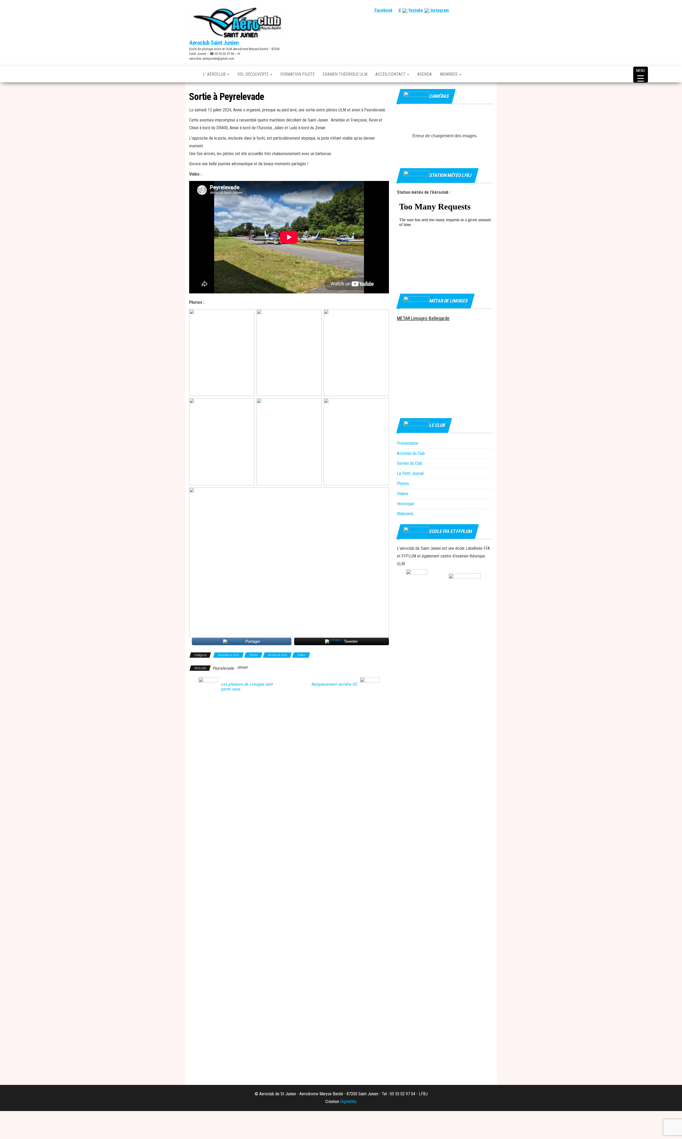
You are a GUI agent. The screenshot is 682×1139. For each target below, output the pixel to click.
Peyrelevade (223, 668)
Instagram (439, 10)
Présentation (407, 443)
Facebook (383, 10)
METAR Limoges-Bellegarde (423, 318)
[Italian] (490, 10)
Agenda (424, 74)
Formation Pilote (297, 74)
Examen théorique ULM (345, 74)
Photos (253, 655)
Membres (449, 74)
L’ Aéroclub (215, 74)
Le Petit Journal (410, 473)
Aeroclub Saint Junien (214, 42)
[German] (483, 10)
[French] (464, 10)
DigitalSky (348, 1101)
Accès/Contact (391, 74)
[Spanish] (477, 10)
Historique (405, 503)
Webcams (405, 513)
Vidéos (301, 655)
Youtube (415, 10)
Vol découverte (253, 74)
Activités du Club (228, 655)
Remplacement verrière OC (334, 684)
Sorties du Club (277, 655)
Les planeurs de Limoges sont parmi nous (247, 687)
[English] (471, 10)
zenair (242, 667)
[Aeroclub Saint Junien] (192, 74)
